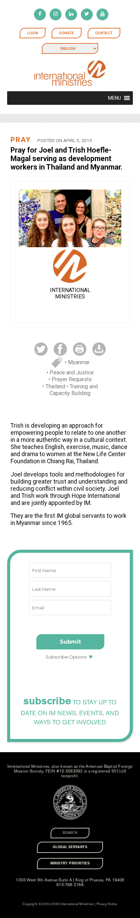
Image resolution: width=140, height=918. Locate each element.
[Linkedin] (71, 14)
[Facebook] (40, 14)
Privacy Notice (107, 904)
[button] (114, 98)
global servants (70, 847)
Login (32, 33)
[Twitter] (87, 14)
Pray (21, 140)
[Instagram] (56, 14)
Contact (104, 33)
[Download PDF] (99, 349)
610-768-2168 (70, 884)
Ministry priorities (70, 863)
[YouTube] (102, 14)
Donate (66, 33)
